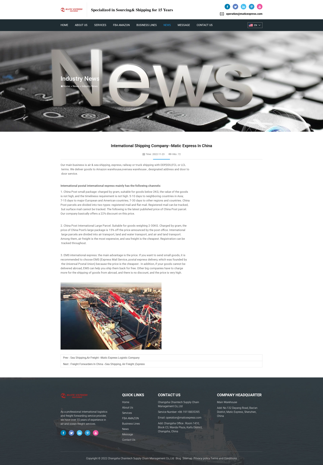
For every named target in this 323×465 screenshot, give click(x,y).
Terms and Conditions (224, 458)
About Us (81, 25)
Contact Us (205, 25)
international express (101, 185)
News (167, 25)
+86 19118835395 (189, 412)
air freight (84, 238)
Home (125, 402)
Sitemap (187, 458)
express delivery (147, 259)
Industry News (90, 86)
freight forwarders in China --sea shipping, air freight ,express (107, 364)
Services (100, 25)
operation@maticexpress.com (244, 13)
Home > (68, 86)
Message (184, 25)
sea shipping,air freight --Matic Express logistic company (105, 357)
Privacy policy (202, 458)
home (64, 25)
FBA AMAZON (121, 25)
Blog (178, 458)
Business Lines (146, 25)
